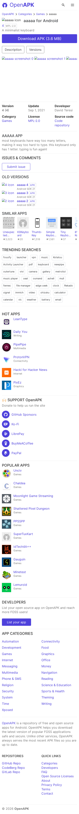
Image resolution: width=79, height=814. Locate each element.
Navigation (49, 672)
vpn (34, 257)
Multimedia (10, 672)
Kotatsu (57, 257)
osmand (37, 278)
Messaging (9, 666)
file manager (23, 285)
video (32, 292)
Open (22, 5)
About (45, 780)
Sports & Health (52, 691)
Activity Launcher (13, 264)
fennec (7, 285)
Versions (35, 50)
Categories (25, 14)
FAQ (44, 772)
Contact (47, 793)
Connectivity (50, 641)
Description (13, 50)
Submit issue (16, 167)
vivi (22, 271)
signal (6, 292)
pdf (31, 264)
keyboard (43, 264)
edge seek (42, 285)
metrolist (60, 271)
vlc (20, 299)
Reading (47, 679)
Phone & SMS (11, 679)
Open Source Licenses (57, 776)
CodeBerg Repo (13, 768)
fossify (7, 257)
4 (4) (5, 110)
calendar (8, 299)
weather (31, 299)
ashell (51, 278)
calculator (60, 292)
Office (45, 660)
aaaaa (29, 20)
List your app (16, 622)
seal (25, 278)
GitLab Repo (11, 772)
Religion (7, 685)
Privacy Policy (51, 785)
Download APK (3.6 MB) (39, 38)
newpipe (59, 264)
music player (10, 278)
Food (45, 647)
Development (11, 647)
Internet (7, 660)
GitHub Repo (11, 763)
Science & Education (56, 685)
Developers (49, 768)
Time (5, 704)
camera (33, 271)
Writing (46, 704)
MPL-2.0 (34, 121)
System (7, 697)
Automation (10, 641)
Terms (45, 789)
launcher (21, 257)
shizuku (44, 292)
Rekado (68, 285)
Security (8, 691)
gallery (46, 271)
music (44, 257)
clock (56, 285)
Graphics (47, 654)
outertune (8, 271)
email (58, 299)
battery (46, 299)
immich (19, 292)
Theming (47, 697)
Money (46, 666)
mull (61, 278)
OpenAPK (8, 14)
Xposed (7, 710)
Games (40, 14)
